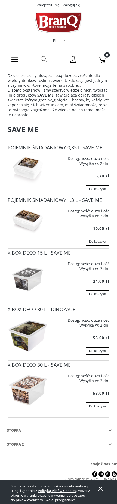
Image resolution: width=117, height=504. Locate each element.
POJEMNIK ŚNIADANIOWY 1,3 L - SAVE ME (55, 200)
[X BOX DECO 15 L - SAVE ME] (28, 278)
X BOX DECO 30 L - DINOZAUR (42, 309)
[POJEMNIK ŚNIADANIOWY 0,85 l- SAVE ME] (28, 168)
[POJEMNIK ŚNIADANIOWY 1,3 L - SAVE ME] (28, 220)
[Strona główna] (58, 22)
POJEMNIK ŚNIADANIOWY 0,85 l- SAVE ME (55, 147)
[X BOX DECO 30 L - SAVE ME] (28, 390)
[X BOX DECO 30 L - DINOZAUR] (28, 333)
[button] (14, 59)
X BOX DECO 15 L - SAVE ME (39, 252)
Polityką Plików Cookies (57, 490)
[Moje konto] (73, 59)
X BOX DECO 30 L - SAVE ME (39, 364)
